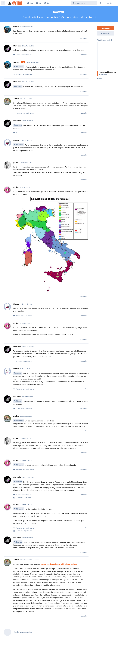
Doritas (19, 482)
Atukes (19, 125)
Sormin (19, 86)
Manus (18, 373)
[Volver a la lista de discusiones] (3, 3)
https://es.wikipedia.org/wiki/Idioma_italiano (59, 564)
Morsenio (20, 67)
